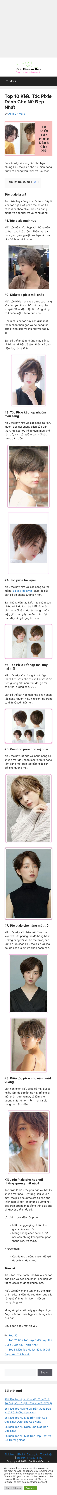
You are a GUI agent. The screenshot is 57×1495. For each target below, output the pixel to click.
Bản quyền (32, 1454)
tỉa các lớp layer (22, 590)
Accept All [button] (30, 1488)
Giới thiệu (10, 1454)
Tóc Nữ (13, 1335)
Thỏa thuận (46, 1454)
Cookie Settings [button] (13, 1488)
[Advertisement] (28, 29)
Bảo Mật (20, 1457)
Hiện (35, 182)
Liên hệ (21, 1454)
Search (45, 1372)
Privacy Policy (34, 1457)
